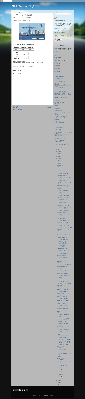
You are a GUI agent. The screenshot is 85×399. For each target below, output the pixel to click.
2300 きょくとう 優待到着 (62, 190)
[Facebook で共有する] (31, 66)
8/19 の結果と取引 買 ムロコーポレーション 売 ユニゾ (64, 242)
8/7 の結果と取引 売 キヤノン (63, 321)
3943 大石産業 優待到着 (62, 352)
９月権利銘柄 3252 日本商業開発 (64, 288)
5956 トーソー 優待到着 (62, 303)
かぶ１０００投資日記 (59, 78)
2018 (57, 380)
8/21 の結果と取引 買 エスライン (64, 227)
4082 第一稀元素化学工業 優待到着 (64, 293)
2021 (57, 158)
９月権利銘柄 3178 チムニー (63, 302)
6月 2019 (59, 369)
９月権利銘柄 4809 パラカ (62, 200)
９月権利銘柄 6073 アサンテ (63, 192)
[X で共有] (30, 66)
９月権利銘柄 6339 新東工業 (63, 186)
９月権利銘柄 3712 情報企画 (63, 253)
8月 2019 (59, 170)
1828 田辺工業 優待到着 (62, 335)
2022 (57, 156)
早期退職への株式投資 (23, 6)
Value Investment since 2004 (60, 79)
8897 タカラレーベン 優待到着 (63, 300)
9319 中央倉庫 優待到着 (62, 248)
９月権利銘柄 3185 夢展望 (62, 298)
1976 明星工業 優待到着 (62, 212)
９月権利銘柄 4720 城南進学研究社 (64, 207)
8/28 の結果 (59, 188)
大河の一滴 (56, 83)
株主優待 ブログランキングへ (59, 42)
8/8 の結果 (59, 316)
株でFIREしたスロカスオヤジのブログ (62, 144)
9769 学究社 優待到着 (61, 255)
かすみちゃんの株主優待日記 (60, 116)
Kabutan (56, 105)
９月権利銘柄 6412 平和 (62, 180)
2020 (57, 160)
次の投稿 (15, 107)
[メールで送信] (27, 66)
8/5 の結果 (59, 334)
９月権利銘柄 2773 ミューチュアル (64, 325)
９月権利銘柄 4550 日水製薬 (63, 225)
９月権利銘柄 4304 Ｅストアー (63, 239)
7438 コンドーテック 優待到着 (63, 318)
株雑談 (55, 62)
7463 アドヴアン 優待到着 (62, 273)
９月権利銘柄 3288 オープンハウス (64, 275)
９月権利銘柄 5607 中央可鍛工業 (64, 195)
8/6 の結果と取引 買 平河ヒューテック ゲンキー (64, 327)
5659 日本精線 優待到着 (62, 218)
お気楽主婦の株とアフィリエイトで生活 (62, 129)
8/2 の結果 (59, 356)
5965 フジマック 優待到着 (62, 208)
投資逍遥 (56, 86)
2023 (57, 154)
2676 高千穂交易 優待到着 (62, 323)
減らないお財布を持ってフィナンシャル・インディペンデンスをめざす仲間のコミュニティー (62, 89)
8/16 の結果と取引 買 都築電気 (64, 264)
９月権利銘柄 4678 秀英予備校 (63, 210)
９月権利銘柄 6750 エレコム (63, 173)
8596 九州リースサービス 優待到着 (64, 205)
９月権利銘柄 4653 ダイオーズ (63, 220)
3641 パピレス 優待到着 (62, 171)
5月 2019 (59, 371)
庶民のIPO (56, 103)
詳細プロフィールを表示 (59, 32)
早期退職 (56, 70)
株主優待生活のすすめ (59, 110)
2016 (57, 384)
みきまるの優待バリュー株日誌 (60, 91)
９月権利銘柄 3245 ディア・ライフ (64, 291)
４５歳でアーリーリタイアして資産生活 (62, 143)
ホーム (32, 107)
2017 (57, 382)
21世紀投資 (56, 100)
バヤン (57, 18)
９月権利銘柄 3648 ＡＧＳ (62, 257)
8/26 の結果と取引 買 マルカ (63, 197)
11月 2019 (59, 165)
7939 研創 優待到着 (61, 252)
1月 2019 (59, 378)
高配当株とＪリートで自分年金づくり (62, 84)
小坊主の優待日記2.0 (58, 114)
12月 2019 (59, 163)
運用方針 (56, 71)
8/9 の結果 (59, 310)
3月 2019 (59, 374)
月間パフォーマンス (58, 60)
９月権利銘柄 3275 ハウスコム (63, 281)
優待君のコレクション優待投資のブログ (62, 117)
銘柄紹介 (56, 65)
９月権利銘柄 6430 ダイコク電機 (64, 177)
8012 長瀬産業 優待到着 (62, 175)
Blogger (50, 395)
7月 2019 (59, 367)
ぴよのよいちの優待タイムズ (60, 122)
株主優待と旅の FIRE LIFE (60, 28)
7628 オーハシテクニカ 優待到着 (64, 339)
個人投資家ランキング (59, 99)
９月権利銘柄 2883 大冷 (62, 319)
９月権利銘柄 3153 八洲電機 (63, 314)
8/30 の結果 (59, 178)
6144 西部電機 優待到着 (62, 199)
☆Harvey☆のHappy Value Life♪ (61, 97)
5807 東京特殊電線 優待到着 (63, 243)
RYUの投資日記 (57, 119)
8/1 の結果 (59, 363)
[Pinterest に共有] (32, 66)
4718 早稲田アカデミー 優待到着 (64, 342)
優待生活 (56, 66)
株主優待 (18, 68)
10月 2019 (59, 166)
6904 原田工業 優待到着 (62, 237)
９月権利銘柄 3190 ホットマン (63, 295)
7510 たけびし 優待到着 (62, 296)
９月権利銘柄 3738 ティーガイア (64, 250)
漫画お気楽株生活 (58, 130)
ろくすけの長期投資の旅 (59, 81)
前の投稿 (48, 107)
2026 (57, 149)
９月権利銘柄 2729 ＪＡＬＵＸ (63, 337)
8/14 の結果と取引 (60, 277)
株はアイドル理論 (58, 135)
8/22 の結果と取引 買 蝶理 (63, 222)
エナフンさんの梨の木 (59, 76)
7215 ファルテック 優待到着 (63, 329)
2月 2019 (59, 376)
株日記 (55, 58)
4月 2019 (59, 373)
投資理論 (56, 68)
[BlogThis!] (28, 66)
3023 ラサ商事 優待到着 (62, 365)
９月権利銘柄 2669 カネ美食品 (63, 341)
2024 (57, 153)
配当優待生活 (57, 121)
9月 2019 (59, 168)
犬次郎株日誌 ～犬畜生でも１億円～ (62, 93)
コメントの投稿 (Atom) (20, 109)
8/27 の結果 (59, 193)
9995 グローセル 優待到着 (62, 289)
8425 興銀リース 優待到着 (62, 308)
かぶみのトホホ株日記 (59, 127)
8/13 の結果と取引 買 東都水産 (64, 283)
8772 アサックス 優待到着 (62, 185)
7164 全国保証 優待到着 (62, 266)
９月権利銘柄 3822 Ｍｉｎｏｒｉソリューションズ (64, 246)
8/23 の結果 (59, 217)
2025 (57, 151)
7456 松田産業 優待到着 (62, 223)
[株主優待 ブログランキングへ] (58, 40)
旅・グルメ (56, 63)
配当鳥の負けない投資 (59, 102)
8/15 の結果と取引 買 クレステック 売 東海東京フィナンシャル (64, 271)
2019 (57, 161)
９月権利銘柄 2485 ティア (62, 344)
